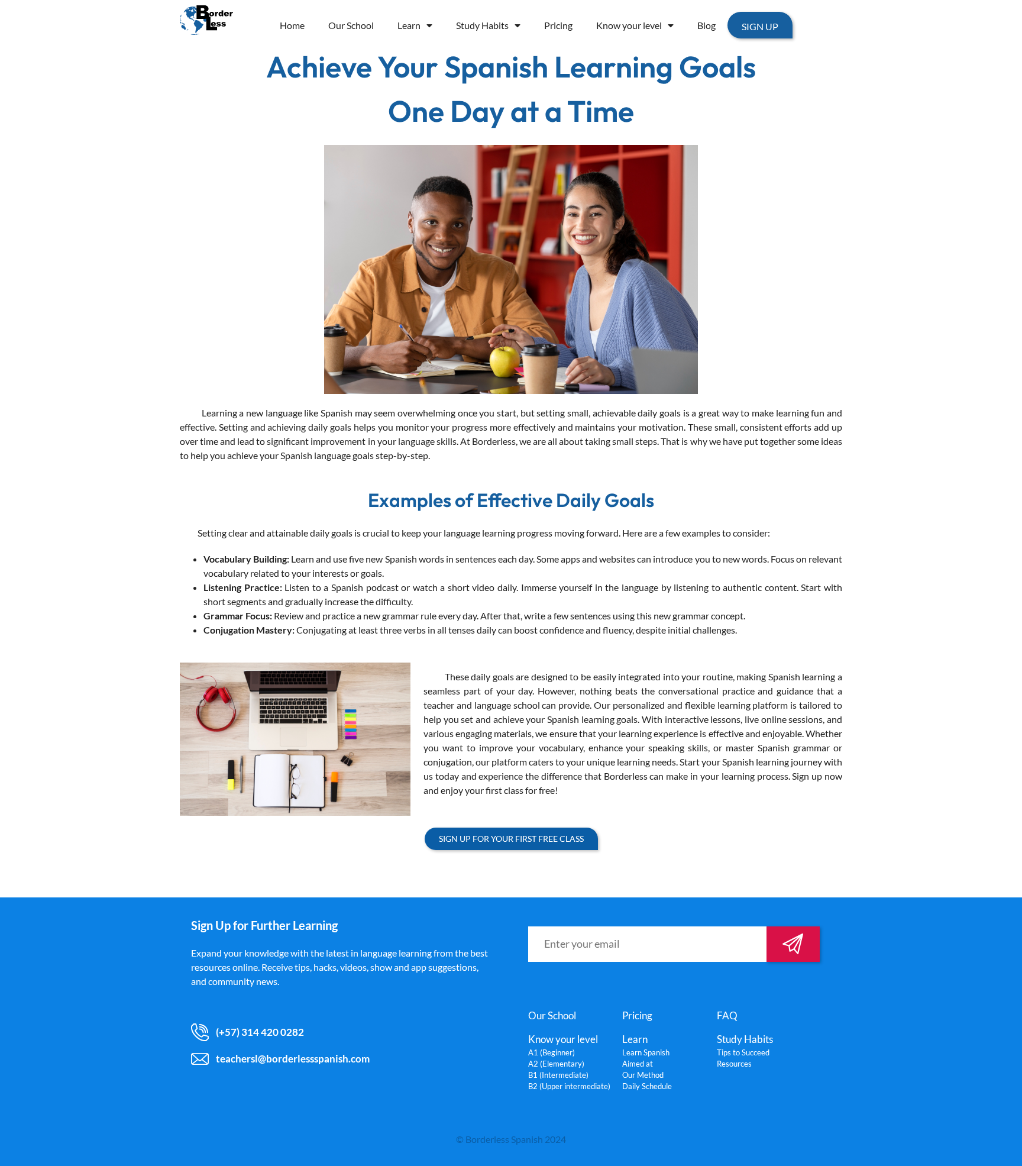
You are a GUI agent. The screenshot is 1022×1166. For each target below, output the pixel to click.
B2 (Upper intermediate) (569, 1086)
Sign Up (760, 26)
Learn (409, 25)
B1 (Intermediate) (558, 1075)
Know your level (629, 25)
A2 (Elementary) (556, 1063)
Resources (734, 1063)
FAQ (727, 1015)
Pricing (558, 25)
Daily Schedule (647, 1086)
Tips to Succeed (743, 1052)
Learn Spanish (646, 1052)
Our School (351, 25)
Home (292, 25)
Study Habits (482, 25)
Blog (706, 25)
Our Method (643, 1075)
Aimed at (637, 1063)
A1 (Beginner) (551, 1052)
